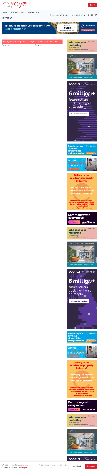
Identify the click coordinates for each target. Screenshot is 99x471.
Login (92, 5)
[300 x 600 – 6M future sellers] (82, 111)
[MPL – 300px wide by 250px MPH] (82, 66)
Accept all (91, 466)
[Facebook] (92, 15)
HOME (4, 12)
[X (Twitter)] (89, 15)
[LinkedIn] (96, 15)
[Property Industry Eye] (14, 5)
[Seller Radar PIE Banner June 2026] (49, 28)
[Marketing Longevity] (82, 46)
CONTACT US (33, 12)
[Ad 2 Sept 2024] (82, 191)
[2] (82, 150)
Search (38, 45)
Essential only (76, 466)
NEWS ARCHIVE (17, 12)
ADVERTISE (7, 18)
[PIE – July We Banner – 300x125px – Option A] (82, 218)
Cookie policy (23, 468)
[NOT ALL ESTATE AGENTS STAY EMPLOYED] (82, 164)
